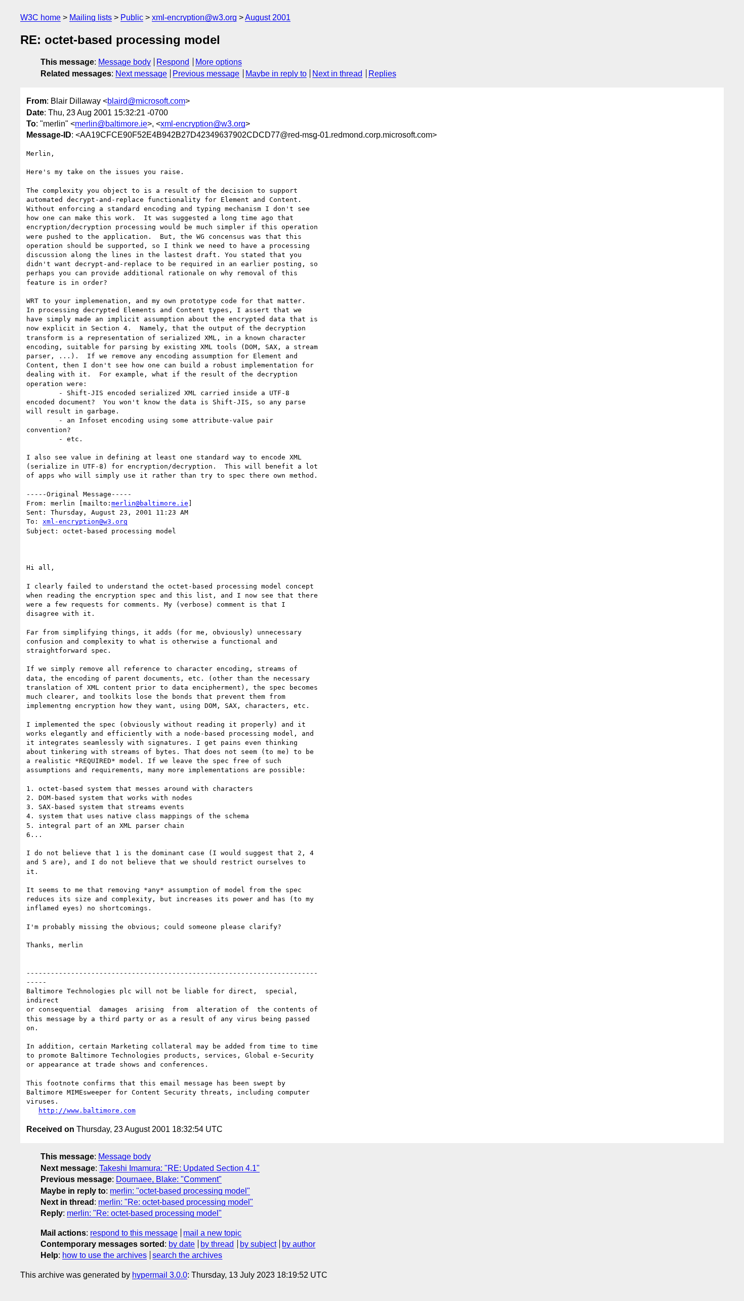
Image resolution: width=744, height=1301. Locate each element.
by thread (217, 1244)
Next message (141, 73)
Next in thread (337, 73)
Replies (382, 73)
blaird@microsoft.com (146, 101)
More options (218, 62)
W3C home (40, 17)
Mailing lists (90, 17)
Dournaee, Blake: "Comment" (169, 1179)
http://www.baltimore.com (87, 1110)
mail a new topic (212, 1233)
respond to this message (134, 1233)
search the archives (187, 1255)
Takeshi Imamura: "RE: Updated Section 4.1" (179, 1168)
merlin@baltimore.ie (111, 123)
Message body (124, 62)
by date (182, 1244)
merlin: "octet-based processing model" (180, 1191)
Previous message (206, 73)
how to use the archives (104, 1255)
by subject (258, 1244)
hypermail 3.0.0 (159, 1275)
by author (298, 1244)
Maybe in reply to (276, 73)
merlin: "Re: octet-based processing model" (175, 1202)
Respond (172, 62)
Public (131, 17)
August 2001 (268, 17)
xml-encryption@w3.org (194, 17)
